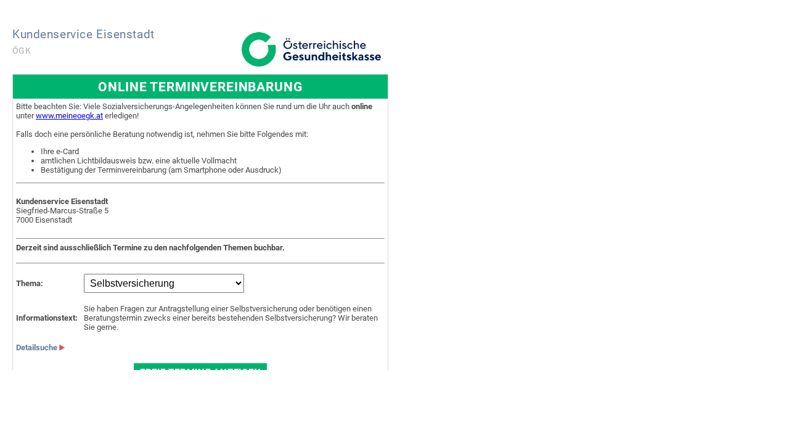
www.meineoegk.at (69, 115)
